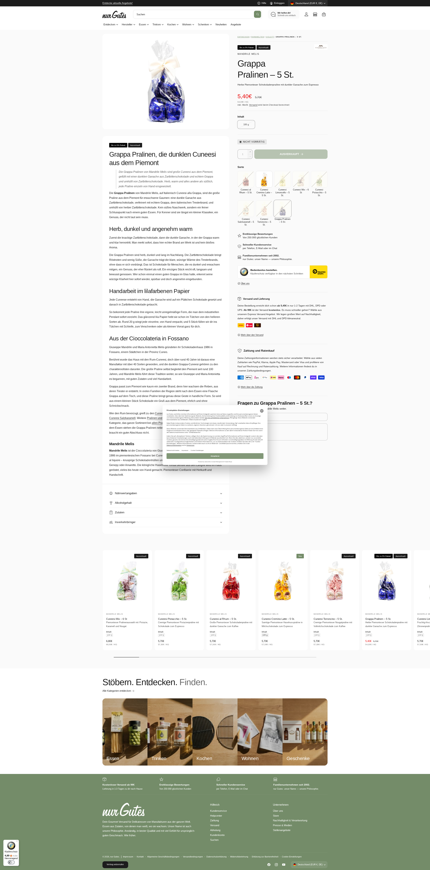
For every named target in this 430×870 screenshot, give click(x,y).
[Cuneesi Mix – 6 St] (301, 179)
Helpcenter (216, 815)
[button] (323, 14)
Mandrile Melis (248, 54)
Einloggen (279, 3)
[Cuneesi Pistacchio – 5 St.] (319, 179)
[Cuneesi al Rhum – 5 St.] (246, 179)
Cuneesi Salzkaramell (122, 418)
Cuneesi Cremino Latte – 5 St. (278, 618)
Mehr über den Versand (252, 335)
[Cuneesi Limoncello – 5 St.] (282, 179)
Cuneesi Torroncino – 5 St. (328, 618)
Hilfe (264, 3)
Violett (270, 37)
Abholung (215, 830)
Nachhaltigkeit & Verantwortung (290, 820)
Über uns (245, 283)
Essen (142, 24)
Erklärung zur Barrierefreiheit (265, 857)
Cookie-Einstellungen (292, 857)
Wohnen (186, 24)
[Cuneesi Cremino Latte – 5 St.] (264, 179)
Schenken (203, 24)
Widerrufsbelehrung (239, 857)
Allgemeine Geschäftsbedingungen (163, 857)
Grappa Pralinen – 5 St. (378, 618)
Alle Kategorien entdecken (116, 690)
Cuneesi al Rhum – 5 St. (223, 618)
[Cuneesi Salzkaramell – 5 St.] (246, 208)
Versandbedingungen (193, 857)
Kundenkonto (217, 835)
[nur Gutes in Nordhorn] (315, 14)
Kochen (171, 24)
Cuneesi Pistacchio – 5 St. (172, 618)
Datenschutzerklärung (216, 857)
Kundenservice (218, 810)
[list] (215, 784)
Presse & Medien (282, 825)
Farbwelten (257, 37)
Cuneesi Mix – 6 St (116, 618)
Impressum (128, 857)
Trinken (157, 24)
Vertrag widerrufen (115, 864)
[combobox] (197, 14)
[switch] (11, 862)
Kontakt (140, 857)
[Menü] (17, 842)
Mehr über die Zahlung (252, 387)
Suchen (214, 839)
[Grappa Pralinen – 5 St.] (282, 208)
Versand (253, 105)
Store (276, 815)
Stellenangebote (281, 830)
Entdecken (109, 24)
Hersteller (127, 24)
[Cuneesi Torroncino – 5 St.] (264, 208)
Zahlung (214, 820)
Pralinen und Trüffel (158, 418)
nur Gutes (114, 857)
